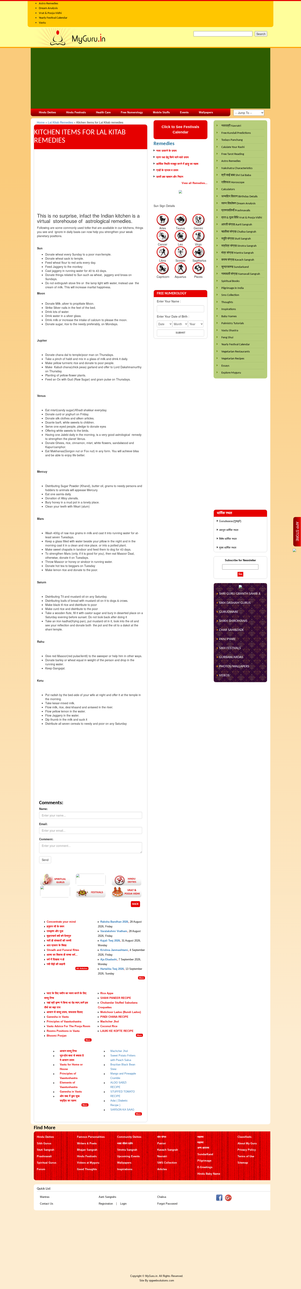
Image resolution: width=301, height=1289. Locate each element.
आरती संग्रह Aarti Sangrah (236, 224)
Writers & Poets (87, 1143)
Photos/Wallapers (234, 666)
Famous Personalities (91, 1136)
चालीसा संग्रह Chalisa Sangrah (238, 231)
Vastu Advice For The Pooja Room (68, 1026)
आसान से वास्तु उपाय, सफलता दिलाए (65, 1012)
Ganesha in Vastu (58, 1016)
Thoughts (227, 302)
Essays (225, 365)
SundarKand (205, 1154)
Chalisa (161, 1196)
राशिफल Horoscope (232, 182)
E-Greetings (204, 1167)
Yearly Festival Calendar (235, 344)
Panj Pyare (227, 639)
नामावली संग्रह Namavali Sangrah (240, 274)
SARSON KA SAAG (122, 1109)
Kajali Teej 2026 (110, 940)
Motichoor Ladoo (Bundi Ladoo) (120, 1012)
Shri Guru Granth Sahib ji (239, 593)
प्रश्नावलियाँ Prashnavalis (235, 210)
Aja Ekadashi (108, 959)
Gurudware (228, 612)
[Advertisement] (150, 78)
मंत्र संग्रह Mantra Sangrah (237, 252)
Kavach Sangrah (167, 1149)
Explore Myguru (231, 372)
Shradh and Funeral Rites (63, 950)
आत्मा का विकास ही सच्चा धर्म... (62, 954)
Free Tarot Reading (232, 154)
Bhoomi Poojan (57, 1035)
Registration (106, 1203)
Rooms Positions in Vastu (63, 1030)
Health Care (103, 112)
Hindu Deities (47, 112)
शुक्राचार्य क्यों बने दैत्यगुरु (59, 935)
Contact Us (46, 1203)
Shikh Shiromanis (233, 621)
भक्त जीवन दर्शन (125, 1143)
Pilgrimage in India (232, 288)
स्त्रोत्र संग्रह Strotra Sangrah (239, 246)
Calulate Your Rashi (232, 147)
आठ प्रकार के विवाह (56, 945)
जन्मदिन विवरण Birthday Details (239, 196)
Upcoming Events (128, 1156)
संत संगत (161, 1136)
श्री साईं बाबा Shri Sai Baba (236, 175)
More (141, 978)
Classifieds (244, 1136)
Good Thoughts (87, 1169)
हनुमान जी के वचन (55, 926)
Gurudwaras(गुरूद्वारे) (230, 521)
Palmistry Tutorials (232, 323)
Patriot (161, 1143)
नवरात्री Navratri (231, 125)
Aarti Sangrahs (107, 1196)
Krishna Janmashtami (114, 950)
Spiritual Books (230, 281)
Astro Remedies (231, 161)
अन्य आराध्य (203, 1147)
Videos (224, 675)
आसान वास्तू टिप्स (68, 1051)
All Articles (81, 968)
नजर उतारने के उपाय (166, 150)
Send (45, 860)
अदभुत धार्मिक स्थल (228, 529)
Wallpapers (206, 112)
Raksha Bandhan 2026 (114, 921)
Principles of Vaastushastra (64, 1021)
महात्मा (200, 1136)
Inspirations (228, 309)
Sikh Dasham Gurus (235, 603)
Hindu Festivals (76, 112)
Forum (41, 1169)
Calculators (228, 189)
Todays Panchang (232, 140)
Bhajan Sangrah (87, 1149)
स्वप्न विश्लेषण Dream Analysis (238, 203)
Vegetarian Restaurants (235, 351)
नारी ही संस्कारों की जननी (59, 940)
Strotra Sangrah (127, 1149)
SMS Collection (167, 1162)
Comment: (46, 839)
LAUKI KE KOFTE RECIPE (117, 1030)
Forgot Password (167, 1203)
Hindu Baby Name (208, 1173)
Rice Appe (106, 993)
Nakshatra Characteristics (236, 168)
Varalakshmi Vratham (113, 931)
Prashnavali (44, 1156)
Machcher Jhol (109, 1021)
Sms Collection (230, 295)
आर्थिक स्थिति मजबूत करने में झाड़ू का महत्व (177, 163)
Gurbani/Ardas (231, 657)
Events (184, 112)
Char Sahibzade (231, 630)
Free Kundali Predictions (236, 133)
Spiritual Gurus (46, 1162)
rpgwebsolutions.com (161, 1280)
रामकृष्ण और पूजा (55, 931)
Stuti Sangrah (45, 1149)
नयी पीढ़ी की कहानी (56, 964)
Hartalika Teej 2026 (112, 968)
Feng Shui (227, 337)
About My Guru (247, 1143)
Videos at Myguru (88, 1162)
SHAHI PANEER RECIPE (115, 997)
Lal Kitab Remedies (61, 122)
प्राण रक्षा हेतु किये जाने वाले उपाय (172, 157)
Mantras (45, 1196)
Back (135, 904)
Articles (162, 1169)
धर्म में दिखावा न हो (55, 959)
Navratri (162, 1156)
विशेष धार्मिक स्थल (228, 538)
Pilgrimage (204, 1160)
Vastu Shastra (229, 330)
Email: (43, 824)
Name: (43, 809)
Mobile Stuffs (161, 112)
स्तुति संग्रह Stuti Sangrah (236, 238)
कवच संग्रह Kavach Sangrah (237, 259)
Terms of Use (246, 1156)
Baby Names (229, 316)
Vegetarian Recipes (232, 358)
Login (123, 1203)
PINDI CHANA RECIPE (114, 1016)
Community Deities (129, 1136)
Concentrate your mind (61, 921)
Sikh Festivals (230, 648)
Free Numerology (132, 112)
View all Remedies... (194, 183)
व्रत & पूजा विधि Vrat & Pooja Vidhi (241, 217)
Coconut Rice (108, 1026)
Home (41, 122)
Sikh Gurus (44, 1143)
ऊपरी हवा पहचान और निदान (169, 176)
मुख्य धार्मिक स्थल (227, 547)
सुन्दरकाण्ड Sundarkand (235, 267)
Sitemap (243, 1162)
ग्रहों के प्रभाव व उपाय (167, 170)
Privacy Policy (247, 1149)
